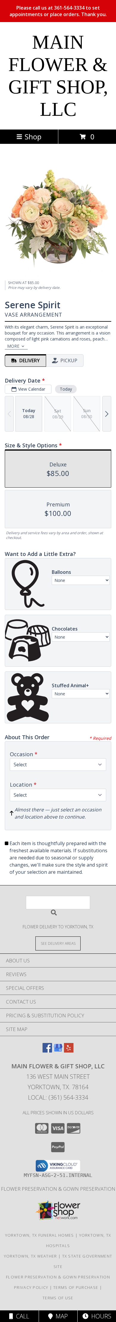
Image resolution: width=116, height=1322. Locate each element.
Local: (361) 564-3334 (58, 1097)
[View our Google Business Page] (58, 1050)
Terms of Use (58, 1298)
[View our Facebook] (47, 1050)
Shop (33, 136)
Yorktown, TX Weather (30, 1256)
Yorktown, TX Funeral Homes (39, 1235)
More (13, 346)
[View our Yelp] (68, 1050)
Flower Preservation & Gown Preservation (58, 1188)
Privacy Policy (31, 1287)
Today (66, 389)
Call (21, 1316)
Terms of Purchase (75, 1287)
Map (60, 1316)
